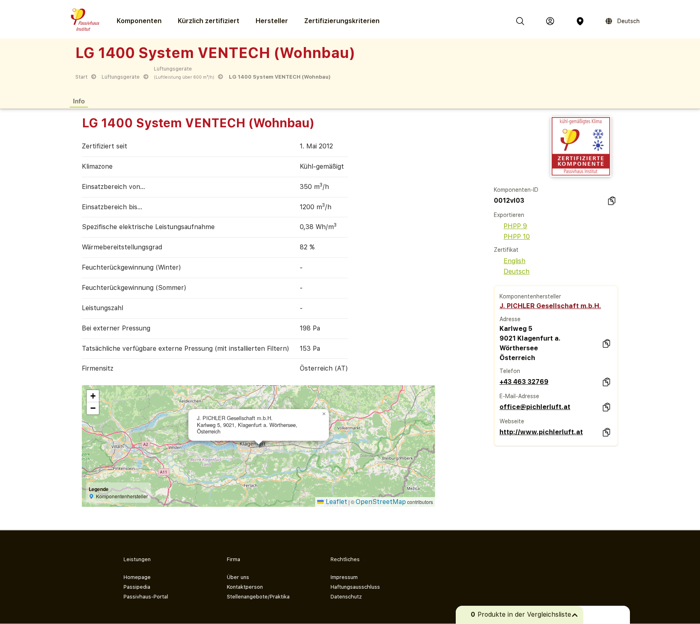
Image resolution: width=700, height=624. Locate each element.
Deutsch (516, 271)
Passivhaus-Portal (146, 597)
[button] (324, 414)
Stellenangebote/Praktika (258, 597)
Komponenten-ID (516, 190)
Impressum (344, 577)
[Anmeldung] (550, 21)
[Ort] (580, 21)
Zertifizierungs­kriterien (342, 21)
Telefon (509, 371)
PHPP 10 (517, 236)
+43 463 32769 (523, 382)
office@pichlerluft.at (534, 407)
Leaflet (335, 502)
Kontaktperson (245, 587)
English (514, 261)
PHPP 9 (515, 226)
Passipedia (137, 587)
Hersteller (272, 21)
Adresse (510, 319)
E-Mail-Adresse (519, 396)
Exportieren (509, 215)
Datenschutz (346, 597)
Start (81, 77)
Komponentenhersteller (530, 296)
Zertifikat (506, 250)
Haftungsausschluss (355, 587)
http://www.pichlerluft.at (541, 432)
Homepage (137, 577)
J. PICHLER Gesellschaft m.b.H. (550, 306)
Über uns (238, 577)
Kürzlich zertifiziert (208, 21)
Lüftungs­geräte (121, 77)
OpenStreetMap (381, 502)
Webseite (511, 421)
